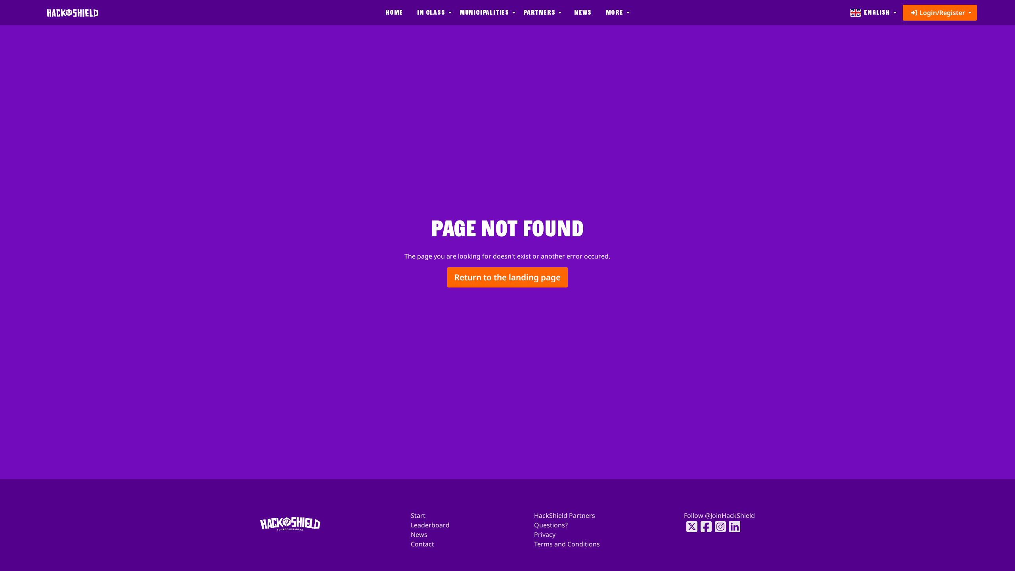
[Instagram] (718, 526)
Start (418, 515)
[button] (433, 12)
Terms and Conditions (567, 544)
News (582, 12)
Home (394, 12)
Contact (422, 544)
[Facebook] (703, 526)
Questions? (551, 525)
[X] (689, 526)
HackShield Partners (564, 515)
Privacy (544, 534)
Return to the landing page (507, 277)
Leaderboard (430, 525)
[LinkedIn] (732, 526)
